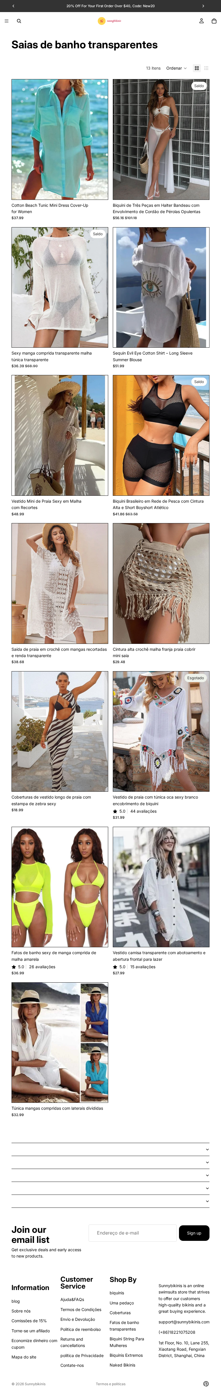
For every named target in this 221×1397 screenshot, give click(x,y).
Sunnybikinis (35, 1384)
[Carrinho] (214, 21)
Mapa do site (24, 1356)
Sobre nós (21, 1310)
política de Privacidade (82, 1355)
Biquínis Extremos (126, 1355)
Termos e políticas (110, 1384)
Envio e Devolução (77, 1319)
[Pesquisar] (19, 21)
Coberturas (120, 1312)
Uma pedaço (122, 1302)
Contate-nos (72, 1365)
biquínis (117, 1292)
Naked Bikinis (122, 1364)
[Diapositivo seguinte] (99, 139)
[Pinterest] (206, 1383)
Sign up (194, 1232)
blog (16, 1300)
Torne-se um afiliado (31, 1330)
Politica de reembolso (80, 1329)
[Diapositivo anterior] (20, 139)
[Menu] (6, 21)
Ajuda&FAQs (72, 1299)
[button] (176, 68)
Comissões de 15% (29, 1320)
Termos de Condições (80, 1309)
